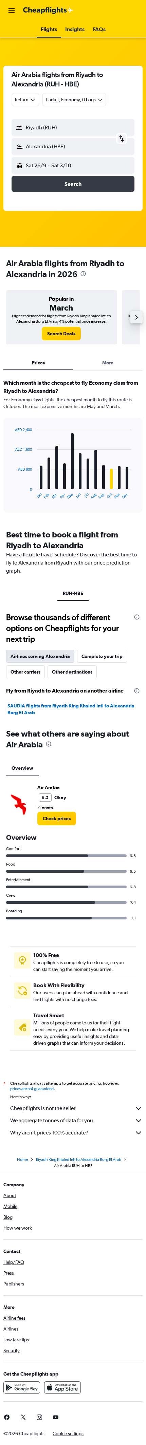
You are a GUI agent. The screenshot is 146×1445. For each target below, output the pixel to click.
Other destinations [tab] (72, 672)
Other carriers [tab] (25, 672)
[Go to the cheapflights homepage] (48, 10)
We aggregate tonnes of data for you (51, 1120)
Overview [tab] (22, 768)
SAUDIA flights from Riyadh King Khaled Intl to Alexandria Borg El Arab (70, 709)
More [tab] (107, 362)
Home (22, 1159)
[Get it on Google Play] (21, 1387)
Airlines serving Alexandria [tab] (40, 656)
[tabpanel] (73, 448)
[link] (61, 333)
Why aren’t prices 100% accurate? (49, 1132)
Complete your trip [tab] (102, 656)
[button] (11, 10)
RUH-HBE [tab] (73, 593)
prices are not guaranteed (32, 1088)
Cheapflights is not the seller (42, 1108)
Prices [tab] (38, 362)
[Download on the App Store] (62, 1387)
